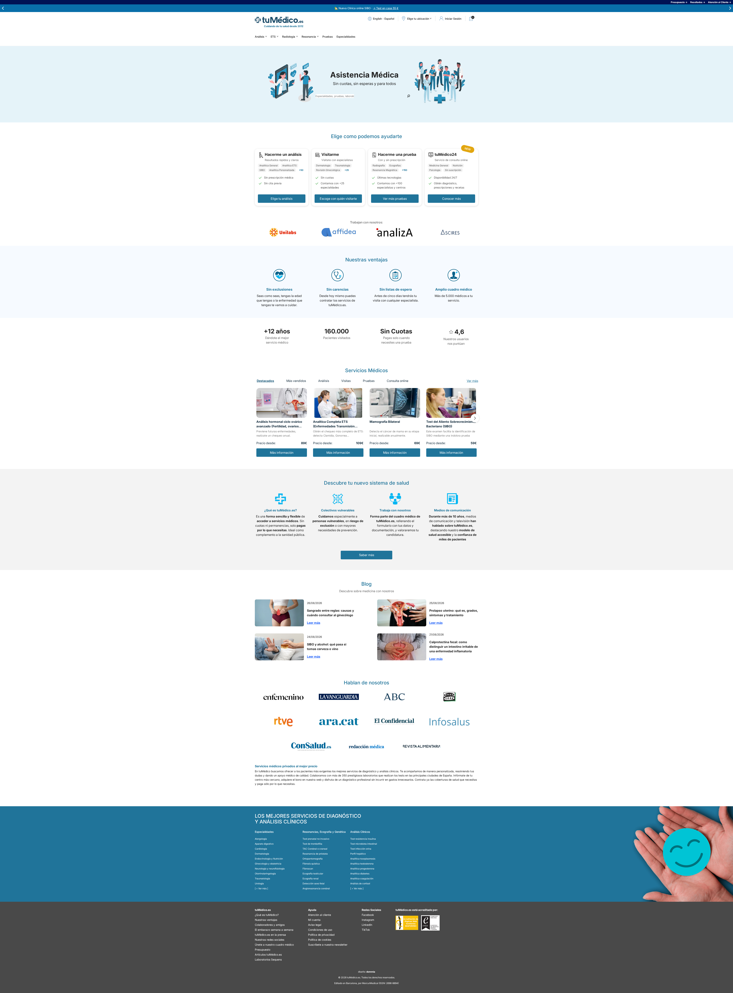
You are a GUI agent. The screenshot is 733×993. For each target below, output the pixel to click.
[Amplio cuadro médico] (454, 275)
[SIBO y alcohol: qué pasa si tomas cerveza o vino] (279, 646)
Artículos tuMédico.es (268, 954)
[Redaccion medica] (366, 746)
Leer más (313, 623)
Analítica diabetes (359, 873)
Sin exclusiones (279, 289)
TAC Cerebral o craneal (315, 848)
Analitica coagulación (361, 878)
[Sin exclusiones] (279, 275)
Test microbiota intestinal (363, 843)
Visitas (346, 381)
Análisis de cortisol (360, 883)
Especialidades (346, 36)
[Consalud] (311, 746)
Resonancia (309, 36)
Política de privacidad (321, 934)
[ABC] (394, 697)
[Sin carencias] (337, 275)
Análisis (259, 36)
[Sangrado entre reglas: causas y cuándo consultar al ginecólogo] (279, 612)
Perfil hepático (358, 853)
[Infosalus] (449, 721)
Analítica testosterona (362, 863)
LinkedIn (367, 924)
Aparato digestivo (264, 843)
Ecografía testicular (313, 873)
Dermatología (262, 853)
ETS (273, 36)
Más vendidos (296, 381)
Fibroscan (308, 868)
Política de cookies (319, 939)
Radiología (288, 36)
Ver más (472, 381)
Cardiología (261, 848)
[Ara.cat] (339, 721)
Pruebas (327, 36)
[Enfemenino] (283, 697)
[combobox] (335, 96)
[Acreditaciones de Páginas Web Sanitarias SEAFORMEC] (407, 923)
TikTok (366, 929)
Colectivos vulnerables (337, 510)
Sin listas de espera (395, 289)
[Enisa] (430, 923)
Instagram (368, 919)
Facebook (368, 914)
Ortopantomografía (313, 858)
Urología (259, 883)
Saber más (366, 555)
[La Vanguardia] (339, 697)
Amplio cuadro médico (453, 289)
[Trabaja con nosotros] (395, 499)
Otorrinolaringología (265, 873)
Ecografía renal (311, 878)
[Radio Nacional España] (283, 721)
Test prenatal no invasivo (316, 838)
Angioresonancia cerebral (316, 888)
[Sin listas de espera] (395, 275)
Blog (366, 584)
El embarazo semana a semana (274, 929)
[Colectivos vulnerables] (338, 499)
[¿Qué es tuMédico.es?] (280, 499)
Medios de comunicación (452, 510)
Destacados (265, 381)
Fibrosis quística (311, 863)
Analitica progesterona (362, 868)
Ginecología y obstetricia (268, 863)
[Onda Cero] (449, 697)
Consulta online (397, 381)
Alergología (261, 838)
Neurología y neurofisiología (270, 868)
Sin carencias (337, 289)
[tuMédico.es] (279, 20)
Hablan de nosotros (366, 683)
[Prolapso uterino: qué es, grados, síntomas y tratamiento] (401, 612)
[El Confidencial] (394, 721)
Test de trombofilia (312, 843)
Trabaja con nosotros (395, 510)
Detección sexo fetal (314, 883)
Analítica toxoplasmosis (362, 858)
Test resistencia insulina (363, 838)
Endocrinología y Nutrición (269, 858)
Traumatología (262, 878)
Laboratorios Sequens (268, 959)
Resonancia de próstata (315, 853)
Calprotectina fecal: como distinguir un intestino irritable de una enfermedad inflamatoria (453, 646)
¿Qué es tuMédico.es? (280, 510)
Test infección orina (360, 848)
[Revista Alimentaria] (422, 746)
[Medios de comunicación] (452, 499)
